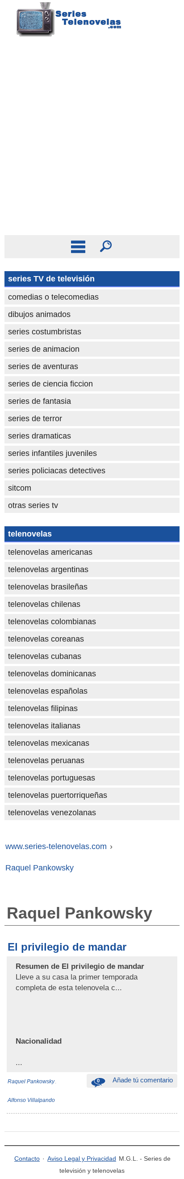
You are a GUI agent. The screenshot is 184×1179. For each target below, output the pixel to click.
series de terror (35, 418)
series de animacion (43, 349)
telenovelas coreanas (46, 638)
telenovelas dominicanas (52, 673)
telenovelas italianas (44, 725)
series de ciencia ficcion (50, 383)
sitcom (19, 488)
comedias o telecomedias (53, 297)
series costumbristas (44, 331)
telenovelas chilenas (44, 604)
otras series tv (33, 505)
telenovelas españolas (48, 691)
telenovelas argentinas (48, 569)
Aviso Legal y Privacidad (81, 1158)
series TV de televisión (51, 278)
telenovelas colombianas (52, 621)
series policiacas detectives (56, 470)
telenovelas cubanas (44, 656)
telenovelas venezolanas (52, 812)
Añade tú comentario (135, 1080)
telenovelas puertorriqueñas (57, 795)
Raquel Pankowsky (31, 1081)
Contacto (27, 1158)
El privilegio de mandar (67, 947)
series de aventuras (43, 366)
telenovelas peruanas (46, 760)
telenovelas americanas (50, 552)
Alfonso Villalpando (31, 1100)
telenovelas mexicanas (48, 743)
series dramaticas (39, 435)
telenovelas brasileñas (48, 586)
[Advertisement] (92, 139)
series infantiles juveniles (52, 453)
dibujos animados (39, 314)
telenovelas (30, 533)
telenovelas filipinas (43, 708)
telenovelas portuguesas (51, 777)
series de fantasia (39, 401)
